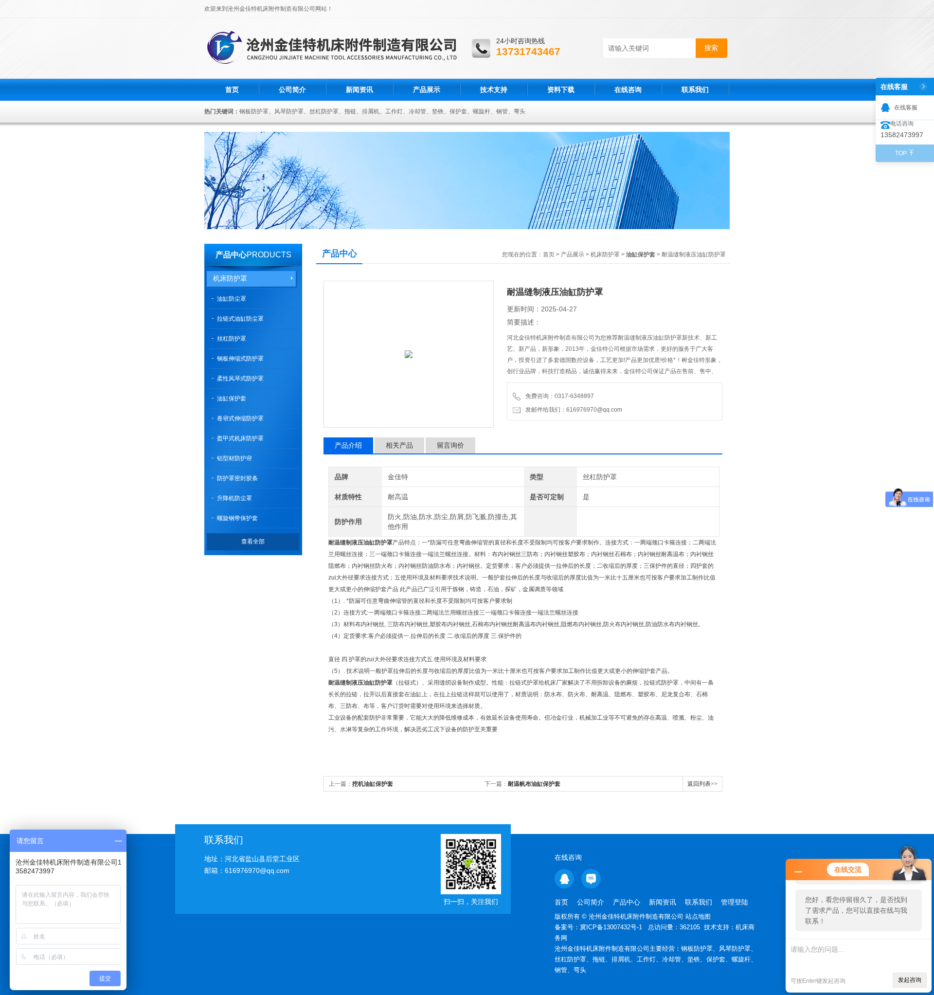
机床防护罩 (230, 278)
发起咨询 (909, 980)
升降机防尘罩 (234, 498)
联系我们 (695, 89)
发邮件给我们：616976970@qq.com (572, 409)
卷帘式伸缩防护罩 (240, 418)
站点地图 (698, 916)
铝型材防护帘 (234, 458)
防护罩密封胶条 (237, 478)
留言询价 (450, 445)
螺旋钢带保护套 (237, 518)
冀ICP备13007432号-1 (612, 927)
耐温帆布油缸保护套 (534, 783)
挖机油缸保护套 (372, 783)
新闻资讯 (359, 89)
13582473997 (901, 135)
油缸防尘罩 (231, 298)
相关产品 (399, 445)
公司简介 (292, 89)
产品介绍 (348, 445)
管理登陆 (734, 902)
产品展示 (426, 89)
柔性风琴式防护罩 (240, 378)
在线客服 (905, 107)
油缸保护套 (231, 398)
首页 (232, 89)
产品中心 (231, 255)
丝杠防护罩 (231, 338)
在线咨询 (628, 89)
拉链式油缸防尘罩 (240, 318)
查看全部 (253, 541)
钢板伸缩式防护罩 (240, 358)
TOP (901, 153)
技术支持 (493, 89)
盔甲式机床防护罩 (240, 438)
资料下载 (561, 89)
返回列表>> (702, 783)
